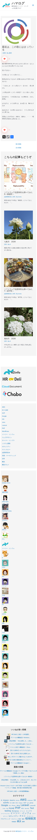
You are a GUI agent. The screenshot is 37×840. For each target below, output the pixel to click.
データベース (30, 816)
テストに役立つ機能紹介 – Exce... (20, 747)
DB (35, 800)
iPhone (13, 805)
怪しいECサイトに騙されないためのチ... (20, 756)
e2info (6, 802)
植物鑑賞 (14, 821)
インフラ (29, 811)
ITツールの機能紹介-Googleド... (21, 763)
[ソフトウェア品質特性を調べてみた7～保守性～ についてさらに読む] (18, 272)
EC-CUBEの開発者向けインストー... (20, 760)
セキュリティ (6, 446)
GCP (3, 413)
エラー (34, 813)
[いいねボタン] (4, 58)
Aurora (17, 800)
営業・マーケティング (9, 455)
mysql (11, 808)
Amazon (6, 800)
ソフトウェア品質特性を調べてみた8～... (20, 744)
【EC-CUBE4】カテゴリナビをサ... (21, 750)
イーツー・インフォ (8, 434)
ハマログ (18, 3)
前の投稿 (18, 144)
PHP (3, 428)
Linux (4, 808)
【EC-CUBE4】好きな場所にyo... (20, 753)
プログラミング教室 (16, 819)
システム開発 (6, 443)
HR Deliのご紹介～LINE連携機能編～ (18, 791)
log (7, 808)
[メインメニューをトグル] (33, 5)
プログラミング (5, 819)
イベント (22, 811)
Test (32, 808)
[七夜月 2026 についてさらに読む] (18, 225)
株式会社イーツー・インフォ (25, 831)
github (31, 803)
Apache (12, 800)
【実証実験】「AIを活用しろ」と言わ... (20, 741)
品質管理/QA (8, 197)
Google (4, 416)
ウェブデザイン (7, 437)
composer (30, 800)
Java (3, 422)
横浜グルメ (5, 464)
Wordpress (15, 811)
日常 (4, 53)
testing (8, 811)
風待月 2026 (10, 338)
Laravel (4, 425)
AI (1, 800)
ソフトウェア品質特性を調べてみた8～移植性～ (18, 193)
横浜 (3, 461)
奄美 (23, 819)
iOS (3, 419)
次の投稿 (18, 147)
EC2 (17, 803)
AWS (3, 407)
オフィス (5, 816)
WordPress (5, 431)
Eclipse (21, 803)
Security (27, 808)
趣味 (23, 821)
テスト (22, 816)
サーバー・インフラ (8, 440)
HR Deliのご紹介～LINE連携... (20, 734)
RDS (22, 808)
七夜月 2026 (10, 241)
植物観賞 (30, 818)
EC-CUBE (5, 410)
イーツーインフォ (5, 813)
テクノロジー (6, 449)
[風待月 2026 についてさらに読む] (18, 322)
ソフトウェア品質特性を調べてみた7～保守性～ (18, 290)
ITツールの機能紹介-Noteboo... (20, 737)
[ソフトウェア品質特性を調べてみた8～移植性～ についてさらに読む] (18, 175)
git (28, 803)
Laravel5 (32, 805)
